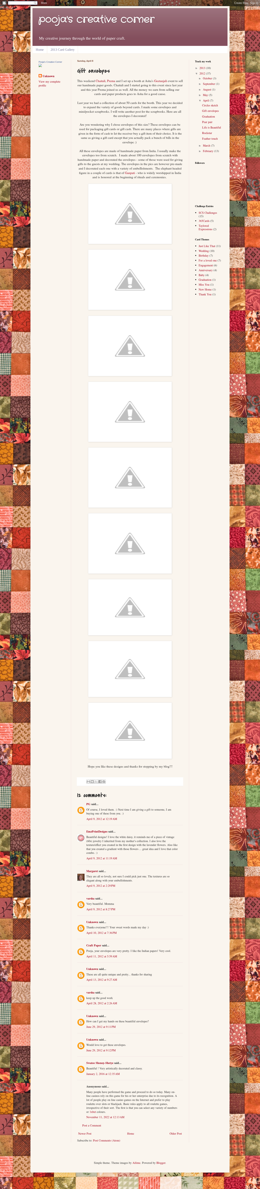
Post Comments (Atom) (106, 1140)
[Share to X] (96, 782)
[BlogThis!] (92, 782)
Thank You (205, 294)
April (206, 100)
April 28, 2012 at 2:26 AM (101, 1003)
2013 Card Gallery (63, 49)
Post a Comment (91, 1125)
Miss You (204, 284)
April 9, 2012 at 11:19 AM (101, 858)
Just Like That (207, 246)
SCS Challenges (208, 213)
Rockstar (207, 133)
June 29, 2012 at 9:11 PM (101, 1027)
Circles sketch (210, 105)
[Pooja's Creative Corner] (40, 66)
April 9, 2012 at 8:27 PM (100, 909)
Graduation (208, 116)
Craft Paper (93, 945)
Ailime (136, 1163)
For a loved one (208, 260)
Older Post (176, 1133)
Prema (111, 81)
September (209, 84)
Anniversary (206, 270)
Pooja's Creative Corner (50, 62)
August (207, 89)
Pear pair (207, 122)
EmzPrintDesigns (96, 831)
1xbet (93, 1112)
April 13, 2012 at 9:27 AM (101, 980)
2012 (202, 73)
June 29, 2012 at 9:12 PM (101, 1050)
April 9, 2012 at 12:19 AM (101, 819)
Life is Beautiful (211, 127)
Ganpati (130, 173)
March (207, 145)
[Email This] (88, 782)
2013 (202, 68)
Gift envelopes (210, 111)
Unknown (92, 922)
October (208, 78)
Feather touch (210, 138)
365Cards (204, 221)
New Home (205, 289)
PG (88, 804)
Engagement (206, 265)
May (206, 95)
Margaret (92, 871)
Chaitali (100, 81)
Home (40, 49)
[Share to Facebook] (100, 782)
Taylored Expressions (205, 227)
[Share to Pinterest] (104, 782)
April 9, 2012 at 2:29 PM (100, 886)
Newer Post (84, 1133)
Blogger (160, 1163)
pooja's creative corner (96, 20)
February (208, 151)
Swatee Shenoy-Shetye (99, 1063)
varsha (90, 898)
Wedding (204, 251)
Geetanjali (160, 81)
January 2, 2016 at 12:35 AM (103, 1074)
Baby (202, 275)
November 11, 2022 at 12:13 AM (105, 1117)
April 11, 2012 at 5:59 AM (101, 956)
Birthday (204, 255)
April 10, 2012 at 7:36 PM (101, 933)
